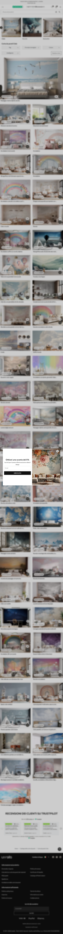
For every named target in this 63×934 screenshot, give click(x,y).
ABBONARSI (17, 473)
